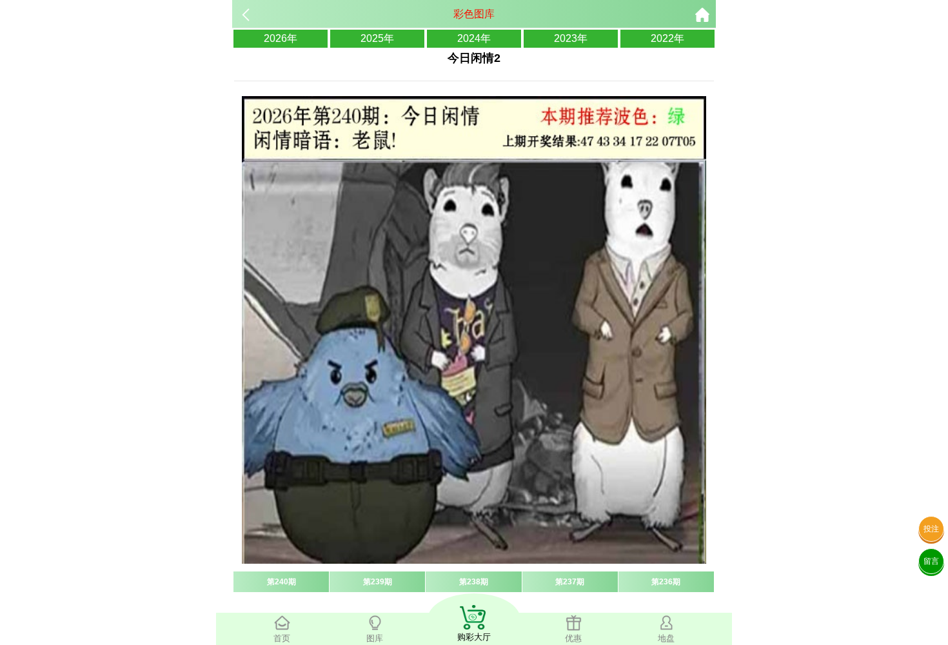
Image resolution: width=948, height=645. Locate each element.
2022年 (667, 38)
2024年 (474, 38)
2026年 (280, 38)
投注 (931, 528)
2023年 (571, 38)
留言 (931, 561)
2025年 (377, 38)
